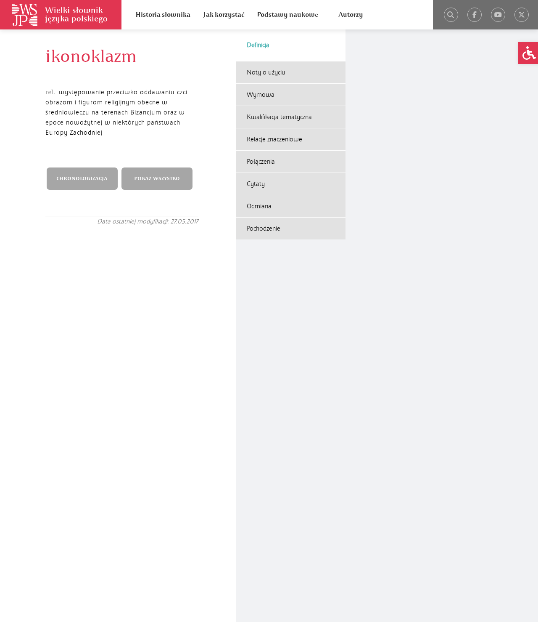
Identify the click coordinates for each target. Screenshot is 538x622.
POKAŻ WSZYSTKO (157, 178)
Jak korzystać (223, 15)
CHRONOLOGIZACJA (82, 178)
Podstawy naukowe (287, 15)
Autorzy (350, 15)
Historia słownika (162, 15)
